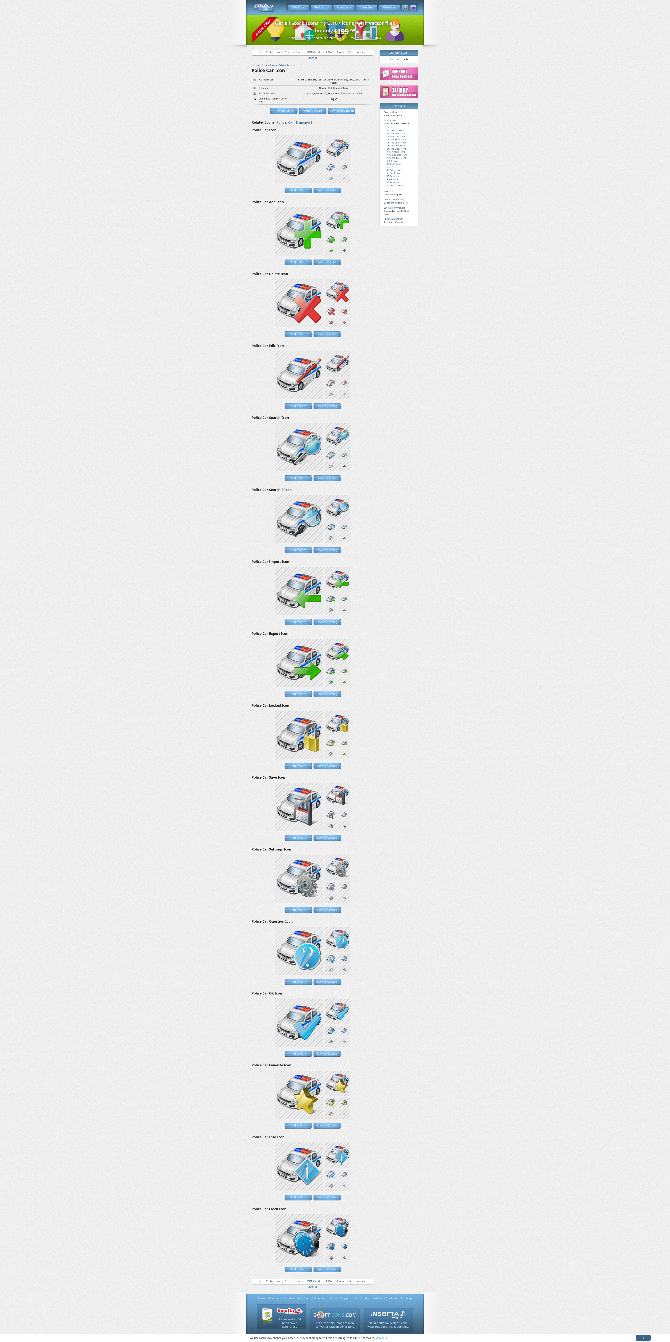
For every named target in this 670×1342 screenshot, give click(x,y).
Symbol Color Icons (396, 133)
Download (390, 7)
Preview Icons (284, 111)
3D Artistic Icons (394, 185)
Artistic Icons (393, 173)
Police (281, 122)
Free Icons (344, 7)
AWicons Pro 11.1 (393, 113)
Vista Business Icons (396, 154)
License (313, 58)
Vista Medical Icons (396, 157)
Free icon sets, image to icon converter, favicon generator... (335, 1325)
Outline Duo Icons (395, 145)
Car (291, 122)
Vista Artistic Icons (395, 151)
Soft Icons (391, 160)
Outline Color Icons (396, 142)
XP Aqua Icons (393, 176)
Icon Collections (269, 52)
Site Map (406, 1298)
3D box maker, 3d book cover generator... (289, 1323)
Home (262, 1298)
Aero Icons (391, 167)
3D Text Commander (396, 210)
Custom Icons (294, 52)
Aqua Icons (392, 179)
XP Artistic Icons (394, 170)
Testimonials (356, 52)
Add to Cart (298, 190)
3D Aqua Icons (393, 182)
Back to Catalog (327, 190)
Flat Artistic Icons (395, 130)
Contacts (391, 1298)
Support (346, 1298)
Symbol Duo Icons (395, 136)
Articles (378, 1298)
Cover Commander (396, 201)
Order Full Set (313, 111)
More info (381, 1338)
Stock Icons (321, 7)
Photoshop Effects (394, 220)
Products (298, 7)
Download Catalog (341, 111)
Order (334, 1298)
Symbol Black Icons (396, 139)
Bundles (367, 7)
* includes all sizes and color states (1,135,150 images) (335, 38)
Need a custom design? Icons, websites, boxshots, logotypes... (388, 1325)
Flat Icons (391, 127)
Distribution (362, 1298)
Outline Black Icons (396, 148)
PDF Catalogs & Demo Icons (325, 52)
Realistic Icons (393, 163)
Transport (304, 122)
